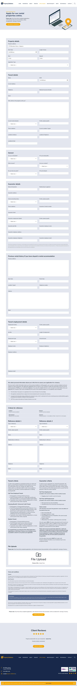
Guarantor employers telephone (15, 238)
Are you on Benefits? (13, 155)
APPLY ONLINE (42, 3)
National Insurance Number (45, 90)
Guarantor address (12, 193)
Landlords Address (12, 134)
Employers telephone (44, 346)
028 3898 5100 (6, 671)
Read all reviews (38, 646)
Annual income (42, 338)
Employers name (12, 346)
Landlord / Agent (12, 285)
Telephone (10, 90)
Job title (10, 332)
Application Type (12, 62)
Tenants (36, 3)
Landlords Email (11, 141)
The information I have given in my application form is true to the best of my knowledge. (28, 391)
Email (9, 96)
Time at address (11, 128)
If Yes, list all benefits (44, 155)
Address (10, 291)
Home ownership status (13, 199)
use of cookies (48, 683)
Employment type (12, 338)
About (30, 3)
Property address (12, 44)
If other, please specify (44, 121)
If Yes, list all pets (43, 171)
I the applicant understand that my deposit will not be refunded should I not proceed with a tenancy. (31, 393)
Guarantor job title (12, 226)
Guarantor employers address (14, 232)
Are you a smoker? (43, 163)
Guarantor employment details (15, 218)
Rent (9, 56)
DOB (40, 78)
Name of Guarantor (12, 187)
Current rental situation (13, 121)
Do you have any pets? (13, 171)
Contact (70, 3)
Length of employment (44, 332)
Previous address (12, 258)
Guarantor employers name (45, 226)
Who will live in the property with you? (16, 100)
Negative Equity (50, 3)
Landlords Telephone (44, 134)
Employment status (12, 324)
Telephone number (43, 285)
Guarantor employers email (45, 238)
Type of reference (12, 423)
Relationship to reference (13, 440)
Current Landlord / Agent (45, 128)
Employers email (11, 371)
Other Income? (11, 163)
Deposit (41, 56)
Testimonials (63, 3)
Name (9, 78)
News (57, 3)
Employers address (12, 352)
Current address (11, 84)
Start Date (10, 50)
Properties (25, 3)
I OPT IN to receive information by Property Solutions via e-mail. (23, 399)
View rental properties (13, 24)
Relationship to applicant (44, 187)
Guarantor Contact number (45, 206)
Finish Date (41, 279)
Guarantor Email (11, 212)
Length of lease (42, 50)
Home (20, 3)
